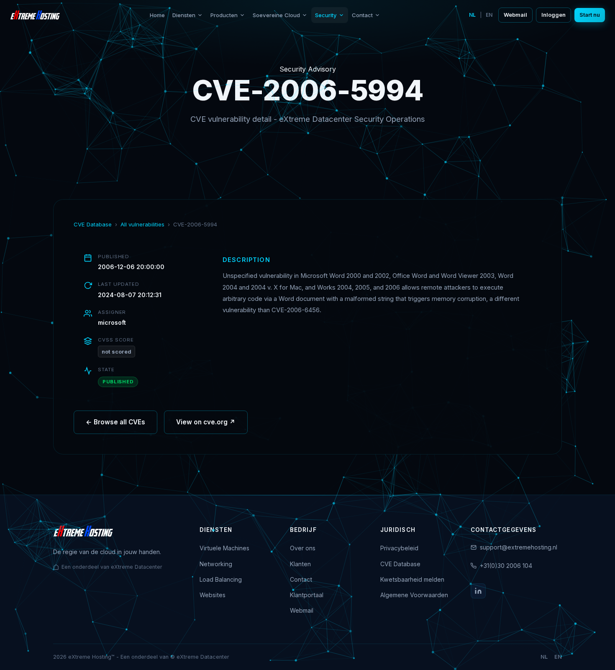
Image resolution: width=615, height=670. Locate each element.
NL (472, 15)
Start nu (589, 15)
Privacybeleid (399, 548)
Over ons (302, 548)
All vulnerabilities (142, 224)
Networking (216, 563)
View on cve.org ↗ (206, 422)
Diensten (183, 15)
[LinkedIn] (478, 590)
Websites (213, 594)
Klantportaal (306, 594)
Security (326, 15)
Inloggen (553, 15)
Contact (362, 15)
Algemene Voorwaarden (414, 594)
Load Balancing (221, 579)
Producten (224, 15)
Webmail (515, 15)
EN (489, 15)
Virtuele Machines (224, 548)
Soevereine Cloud (276, 15)
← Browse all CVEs (115, 422)
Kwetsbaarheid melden (412, 579)
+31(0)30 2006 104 (506, 565)
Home (157, 15)
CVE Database (93, 224)
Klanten (300, 563)
